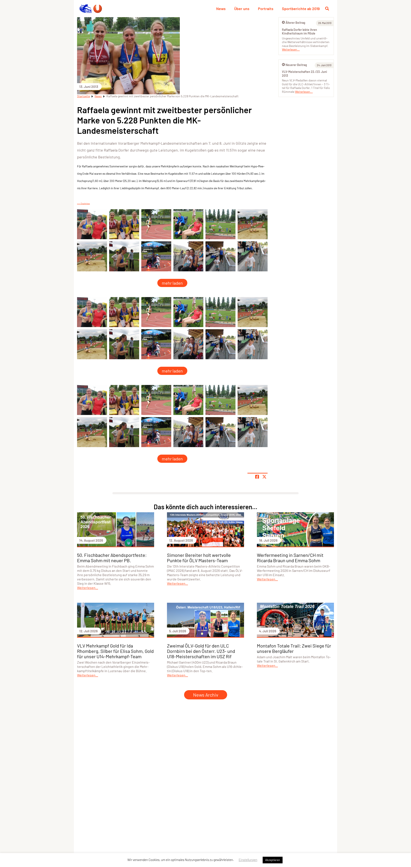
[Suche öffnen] (327, 8)
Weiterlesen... (291, 49)
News (221, 8)
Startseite (83, 96)
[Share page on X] (264, 476)
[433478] (253, 256)
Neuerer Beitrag (296, 65)
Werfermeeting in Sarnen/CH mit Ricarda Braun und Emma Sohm (290, 557)
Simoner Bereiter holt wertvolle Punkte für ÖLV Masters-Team (199, 557)
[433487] (92, 224)
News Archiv (205, 694)
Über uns (241, 8)
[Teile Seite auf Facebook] (257, 476)
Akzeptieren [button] (272, 860)
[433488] (124, 224)
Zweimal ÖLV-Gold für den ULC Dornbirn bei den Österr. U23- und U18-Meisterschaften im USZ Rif (201, 651)
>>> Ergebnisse (83, 203)
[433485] (92, 256)
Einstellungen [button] (248, 860)
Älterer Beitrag (295, 22)
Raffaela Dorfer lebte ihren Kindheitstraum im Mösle (299, 31)
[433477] (220, 256)
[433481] (156, 224)
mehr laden (172, 282)
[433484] (253, 224)
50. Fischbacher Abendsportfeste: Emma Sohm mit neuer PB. (112, 557)
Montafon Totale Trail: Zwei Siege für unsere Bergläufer (294, 648)
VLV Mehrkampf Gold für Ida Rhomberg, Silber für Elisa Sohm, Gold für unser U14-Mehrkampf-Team (115, 651)
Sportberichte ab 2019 (301, 8)
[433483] (220, 224)
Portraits (265, 8)
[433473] (156, 256)
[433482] (188, 224)
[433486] (124, 256)
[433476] (188, 256)
